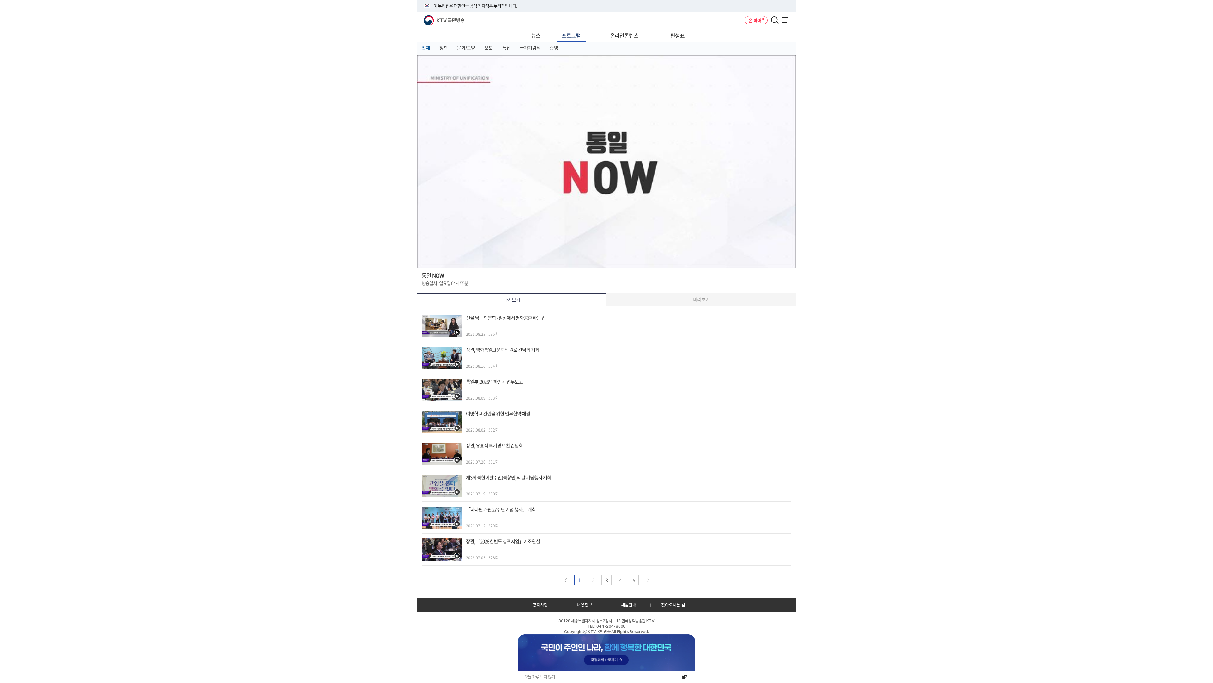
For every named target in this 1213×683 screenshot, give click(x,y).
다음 (648, 580)
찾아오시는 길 (673, 604)
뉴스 (535, 35)
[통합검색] (775, 20)
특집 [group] (506, 48)
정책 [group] (443, 48)
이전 (565, 580)
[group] (606, 652)
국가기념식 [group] (530, 48)
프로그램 (571, 35)
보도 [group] (489, 48)
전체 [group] (426, 48)
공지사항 (540, 604)
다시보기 (512, 299)
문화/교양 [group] (466, 48)
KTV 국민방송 (434, 18)
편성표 (677, 35)
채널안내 (628, 604)
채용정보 (584, 604)
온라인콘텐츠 (624, 35)
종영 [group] (554, 48)
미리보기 (701, 299)
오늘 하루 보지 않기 (539, 676)
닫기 (685, 676)
